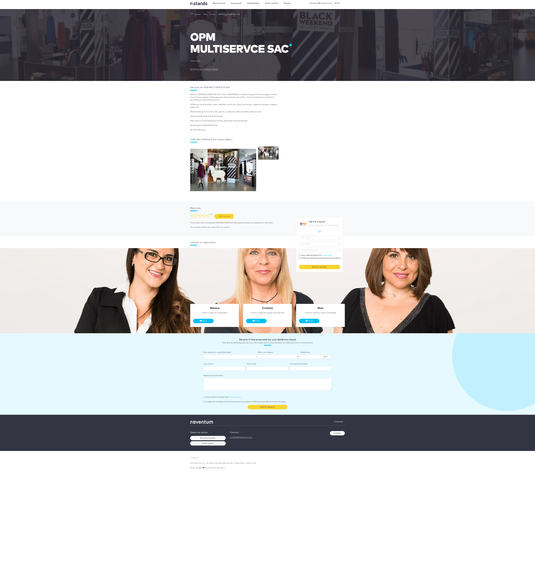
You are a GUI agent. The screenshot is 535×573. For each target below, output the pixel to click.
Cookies (337, 433)
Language (338, 422)
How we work (236, 3)
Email (204, 321)
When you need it (265, 352)
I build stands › (208, 443)
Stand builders (253, 3)
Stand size (305, 352)
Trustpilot (194, 458)
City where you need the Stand (217, 352)
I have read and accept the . (316, 255)
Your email (251, 364)
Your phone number (298, 364)
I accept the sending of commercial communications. (321, 258)
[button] (223, 171)
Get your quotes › (319, 267)
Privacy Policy (327, 255)
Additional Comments (213, 376)
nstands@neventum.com (321, 3)
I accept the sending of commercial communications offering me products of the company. (245, 402)
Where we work (219, 3)
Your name (208, 364)
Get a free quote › (208, 438)
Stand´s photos (271, 3)
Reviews (287, 3)
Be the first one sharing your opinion (204, 69)
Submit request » (267, 407)
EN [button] (338, 3)
